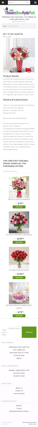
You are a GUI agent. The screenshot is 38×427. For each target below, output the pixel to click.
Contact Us (19, 391)
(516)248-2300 (19, 21)
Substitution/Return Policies (19, 411)
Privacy (19, 408)
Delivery (19, 406)
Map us (19, 358)
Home (4, 26)
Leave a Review (19, 393)
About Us (19, 388)
